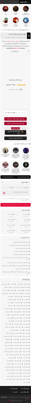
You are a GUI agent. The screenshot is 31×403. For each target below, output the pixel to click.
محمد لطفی (17, 333)
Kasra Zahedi (17, 48)
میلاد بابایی (17, 321)
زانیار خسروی (17, 376)
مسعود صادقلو (8, 327)
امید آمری (12, 290)
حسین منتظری (25, 309)
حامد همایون (16, 309)
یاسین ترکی (17, 318)
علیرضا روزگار (25, 370)
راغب (7, 315)
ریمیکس (16, 41)
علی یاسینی (17, 370)
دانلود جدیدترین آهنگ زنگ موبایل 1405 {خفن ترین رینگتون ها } (15, 273)
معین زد (20, 330)
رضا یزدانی (9, 376)
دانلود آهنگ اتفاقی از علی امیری (21, 251)
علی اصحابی (10, 373)
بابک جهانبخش (10, 299)
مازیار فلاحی (7, 339)
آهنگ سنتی (10, 214)
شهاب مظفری (25, 342)
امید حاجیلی (4, 290)
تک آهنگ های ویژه (24, 225)
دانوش (21, 315)
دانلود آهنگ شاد (14, 388)
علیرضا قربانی (25, 367)
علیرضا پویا (17, 367)
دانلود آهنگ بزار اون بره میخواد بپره (20, 254)
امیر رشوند (11, 293)
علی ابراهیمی (25, 376)
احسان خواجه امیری (24, 287)
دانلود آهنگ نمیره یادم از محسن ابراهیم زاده (18, 245)
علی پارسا (18, 373)
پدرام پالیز (26, 305)
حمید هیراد (15, 312)
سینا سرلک (8, 348)
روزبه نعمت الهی (9, 379)
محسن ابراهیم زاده (24, 339)
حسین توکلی (10, 305)
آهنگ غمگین (10, 219)
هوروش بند (9, 318)
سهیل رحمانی (25, 354)
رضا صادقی (25, 379)
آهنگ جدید (25, 214)
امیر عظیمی (25, 296)
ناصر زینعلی (25, 321)
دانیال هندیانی (14, 315)
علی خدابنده (25, 373)
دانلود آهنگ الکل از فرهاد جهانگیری (20, 242)
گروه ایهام (19, 299)
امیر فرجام (4, 293)
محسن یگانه (25, 336)
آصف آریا (19, 284)
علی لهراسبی (9, 364)
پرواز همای (18, 305)
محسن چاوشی (7, 336)
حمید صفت (8, 312)
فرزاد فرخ (26, 364)
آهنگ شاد (26, 219)
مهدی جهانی (17, 324)
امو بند (9, 296)
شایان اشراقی (8, 342)
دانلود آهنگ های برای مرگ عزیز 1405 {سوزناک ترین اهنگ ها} (15, 266)
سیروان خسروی (7, 345)
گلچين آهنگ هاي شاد (22, 177)
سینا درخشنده (25, 351)
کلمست (18, 358)
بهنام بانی (26, 302)
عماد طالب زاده (18, 364)
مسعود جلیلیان (18, 327)
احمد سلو (15, 287)
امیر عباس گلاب (17, 296)
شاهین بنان (25, 345)
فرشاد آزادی (16, 361)
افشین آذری (20, 290)
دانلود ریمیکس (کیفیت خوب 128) (14, 119)
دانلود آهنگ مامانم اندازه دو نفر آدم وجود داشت (18, 262)
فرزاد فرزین (8, 361)
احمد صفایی (7, 287)
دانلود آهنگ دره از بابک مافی (22, 269)
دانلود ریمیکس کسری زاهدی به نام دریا (17, 34)
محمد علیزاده (9, 333)
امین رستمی (18, 293)
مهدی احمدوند (8, 324)
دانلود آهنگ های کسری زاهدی (15, 138)
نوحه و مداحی (10, 230)
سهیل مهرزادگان (7, 351)
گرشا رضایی (25, 358)
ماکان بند (15, 339)
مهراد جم (10, 321)
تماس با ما (15, 392)
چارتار (27, 315)
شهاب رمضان (16, 342)
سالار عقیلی (16, 354)
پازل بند (9, 302)
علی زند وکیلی (9, 370)
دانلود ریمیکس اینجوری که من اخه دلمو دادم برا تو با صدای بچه (15, 258)
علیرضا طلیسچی (8, 367)
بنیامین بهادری (17, 302)
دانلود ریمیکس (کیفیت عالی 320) (14, 123)
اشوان (26, 290)
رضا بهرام (18, 379)
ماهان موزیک (23, 2)
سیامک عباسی (17, 345)
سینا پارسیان (16, 351)
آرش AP (12, 284)
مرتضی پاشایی (13, 330)
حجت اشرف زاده (24, 312)
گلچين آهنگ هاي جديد (7, 177)
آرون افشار (26, 284)
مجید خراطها (25, 333)
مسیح (26, 330)
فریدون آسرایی (25, 361)
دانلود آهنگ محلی (25, 392)
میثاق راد (26, 327)
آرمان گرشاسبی (5, 284)
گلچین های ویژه (24, 230)
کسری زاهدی (9, 41)
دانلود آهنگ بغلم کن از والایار (22, 248)
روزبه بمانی (25, 382)
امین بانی (26, 293)
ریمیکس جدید (22, 30)
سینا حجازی (25, 348)
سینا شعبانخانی (16, 348)
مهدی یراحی (25, 324)
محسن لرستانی (16, 336)
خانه (27, 30)
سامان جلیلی (8, 354)
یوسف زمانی (25, 318)
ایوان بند (26, 299)
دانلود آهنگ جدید (25, 388)
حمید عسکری (7, 309)
